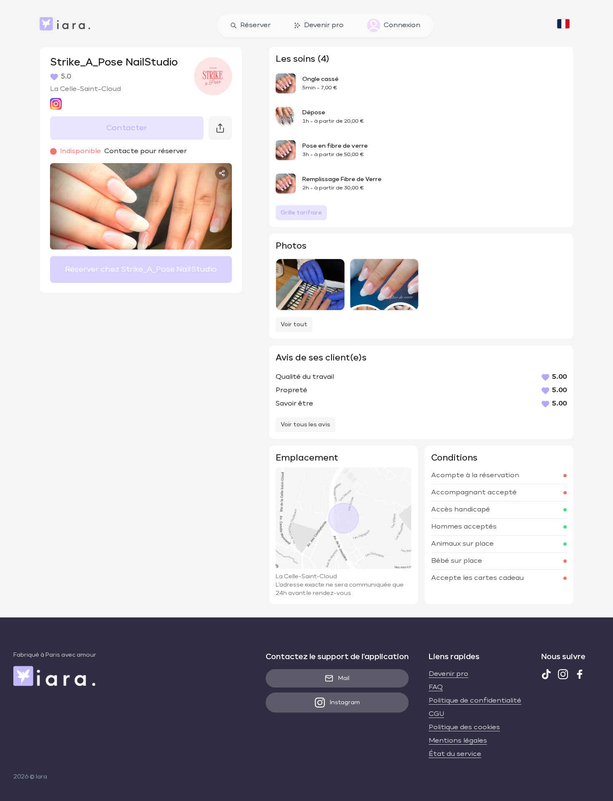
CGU (436, 714)
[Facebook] (580, 674)
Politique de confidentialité (475, 701)
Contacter (126, 128)
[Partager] (222, 173)
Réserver (255, 25)
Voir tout (294, 324)
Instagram (345, 702)
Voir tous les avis (305, 425)
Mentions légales (458, 741)
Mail (343, 678)
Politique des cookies (464, 727)
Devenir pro (324, 25)
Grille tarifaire (301, 213)
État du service (455, 754)
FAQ (436, 687)
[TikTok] (546, 674)
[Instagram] (563, 674)
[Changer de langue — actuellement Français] (563, 25)
